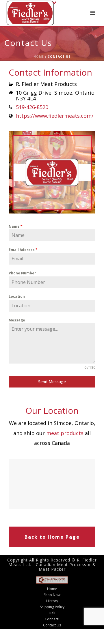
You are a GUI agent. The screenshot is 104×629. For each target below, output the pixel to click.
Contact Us (52, 625)
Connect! (52, 619)
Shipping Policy (52, 607)
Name (16, 226)
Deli (52, 613)
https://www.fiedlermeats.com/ (55, 115)
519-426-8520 (32, 107)
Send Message (52, 381)
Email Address (23, 249)
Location (17, 296)
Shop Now (52, 595)
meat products (64, 433)
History (52, 601)
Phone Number (22, 273)
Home (39, 57)
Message (17, 320)
